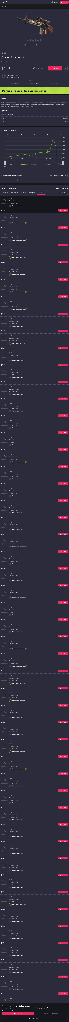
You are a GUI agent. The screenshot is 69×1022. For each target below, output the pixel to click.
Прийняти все (18, 1013)
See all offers (62, 193)
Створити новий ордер (59, 175)
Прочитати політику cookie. (9, 1010)
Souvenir (63, 188)
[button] (40, 45)
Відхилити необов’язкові (51, 1013)
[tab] (5, 193)
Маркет (56, 2)
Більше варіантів (33, 1018)
